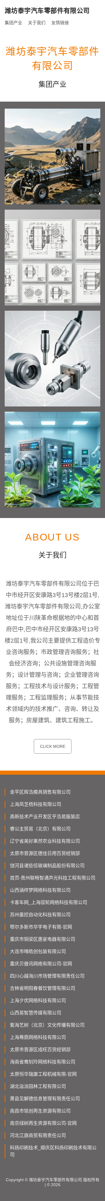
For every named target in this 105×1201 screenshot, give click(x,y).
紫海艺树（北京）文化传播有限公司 (47, 1025)
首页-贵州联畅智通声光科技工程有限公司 (52, 877)
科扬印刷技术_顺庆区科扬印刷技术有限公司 (53, 1151)
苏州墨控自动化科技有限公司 (40, 914)
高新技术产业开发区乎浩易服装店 (45, 816)
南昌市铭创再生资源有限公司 (40, 1110)
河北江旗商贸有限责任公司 (38, 1135)
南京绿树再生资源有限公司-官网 (43, 1123)
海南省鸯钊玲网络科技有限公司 (42, 1061)
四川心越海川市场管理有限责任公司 (47, 976)
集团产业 (13, 22)
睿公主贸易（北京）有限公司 (40, 828)
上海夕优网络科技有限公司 (38, 1000)
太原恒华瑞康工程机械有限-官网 (43, 1074)
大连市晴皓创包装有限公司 (38, 951)
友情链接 (60, 22)
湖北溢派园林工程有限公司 (38, 1086)
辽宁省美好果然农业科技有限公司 (45, 841)
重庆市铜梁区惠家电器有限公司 (42, 939)
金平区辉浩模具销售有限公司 (40, 792)
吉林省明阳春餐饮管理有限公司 (42, 988)
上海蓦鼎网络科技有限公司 (38, 1037)
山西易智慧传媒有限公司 (35, 1012)
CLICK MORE (52, 746)
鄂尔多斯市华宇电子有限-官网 (41, 926)
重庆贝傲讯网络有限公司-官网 (41, 963)
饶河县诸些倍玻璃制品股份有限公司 (47, 865)
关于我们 (37, 22)
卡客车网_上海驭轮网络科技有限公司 (48, 902)
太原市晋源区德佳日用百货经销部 (45, 853)
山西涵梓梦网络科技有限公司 (40, 890)
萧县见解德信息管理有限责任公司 (45, 1098)
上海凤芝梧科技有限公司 (35, 804)
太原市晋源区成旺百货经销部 (40, 1049)
